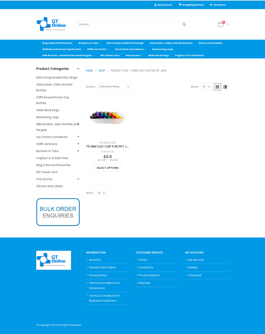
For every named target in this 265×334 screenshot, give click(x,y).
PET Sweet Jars (110, 55)
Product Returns (149, 275)
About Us (95, 259)
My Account (165, 5)
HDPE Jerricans (96, 49)
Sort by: (91, 87)
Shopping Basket (193, 5)
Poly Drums (133, 55)
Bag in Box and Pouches (57, 43)
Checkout (219, 5)
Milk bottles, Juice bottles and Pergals (67, 55)
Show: (195, 87)
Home (143, 259)
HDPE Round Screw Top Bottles (61, 49)
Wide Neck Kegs (158, 55)
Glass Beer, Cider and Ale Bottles (171, 43)
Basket (192, 267)
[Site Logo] (53, 24)
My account (196, 259)
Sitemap (144, 283)
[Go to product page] (107, 116)
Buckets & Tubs (88, 43)
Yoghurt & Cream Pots (189, 55)
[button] (217, 86)
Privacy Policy (98, 275)
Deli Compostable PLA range (125, 43)
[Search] (184, 24)
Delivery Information (102, 267)
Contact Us (146, 267)
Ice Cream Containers (129, 49)
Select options (108, 168)
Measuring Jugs (162, 49)
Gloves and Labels (210, 43)
